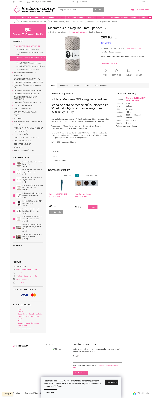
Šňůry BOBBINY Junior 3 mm (27, 49)
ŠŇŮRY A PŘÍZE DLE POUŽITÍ (25, 112)
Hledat (98, 10)
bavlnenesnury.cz (23, 279)
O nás (72, 2)
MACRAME (18, 118)
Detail (93, 207)
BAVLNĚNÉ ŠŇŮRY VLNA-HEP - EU (27, 91)
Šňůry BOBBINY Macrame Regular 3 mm (30, 53)
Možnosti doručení (134, 48)
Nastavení (50, 392)
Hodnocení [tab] (64, 86)
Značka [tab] (86, 86)
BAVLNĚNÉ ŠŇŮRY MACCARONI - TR (28, 82)
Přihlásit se (80, 373)
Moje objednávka (24, 328)
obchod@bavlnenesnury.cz (26, 269)
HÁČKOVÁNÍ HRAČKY (22, 109)
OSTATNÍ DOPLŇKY (21, 134)
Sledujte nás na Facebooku (26, 276)
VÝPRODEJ (18, 147)
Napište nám (22, 325)
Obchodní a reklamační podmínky (30, 314)
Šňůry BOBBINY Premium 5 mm (28, 63)
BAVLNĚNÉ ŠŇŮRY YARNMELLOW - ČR (28, 86)
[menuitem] (15, 17)
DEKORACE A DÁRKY (22, 144)
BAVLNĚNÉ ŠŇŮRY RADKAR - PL (27, 79)
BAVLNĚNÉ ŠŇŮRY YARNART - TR (27, 102)
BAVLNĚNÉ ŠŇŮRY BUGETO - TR (27, 94)
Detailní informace (108, 63)
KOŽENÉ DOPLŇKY (21, 131)
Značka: (95, 32)
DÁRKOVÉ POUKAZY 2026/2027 (26, 138)
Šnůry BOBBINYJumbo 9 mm (27, 69)
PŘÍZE (16, 115)
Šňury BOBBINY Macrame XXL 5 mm (30, 66)
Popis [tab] (53, 86)
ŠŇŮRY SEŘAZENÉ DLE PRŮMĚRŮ (28, 122)
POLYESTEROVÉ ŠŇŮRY (24, 106)
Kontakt (83, 2)
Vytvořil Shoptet (143, 393)
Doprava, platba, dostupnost (28, 323)
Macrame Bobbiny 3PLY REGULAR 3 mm (30, 59)
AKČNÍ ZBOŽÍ (19, 76)
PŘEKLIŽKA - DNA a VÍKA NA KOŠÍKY (28, 128)
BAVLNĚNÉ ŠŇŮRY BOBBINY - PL (27, 46)
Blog (19, 321)
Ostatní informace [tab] (100, 86)
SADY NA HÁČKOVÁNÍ (22, 141)
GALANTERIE (19, 125)
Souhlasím (112, 382)
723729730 (20, 273)
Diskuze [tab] (76, 86)
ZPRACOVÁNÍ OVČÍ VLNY (24, 150)
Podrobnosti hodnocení (78, 32)
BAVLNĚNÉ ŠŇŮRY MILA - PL (25, 73)
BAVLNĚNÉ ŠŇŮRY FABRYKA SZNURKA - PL (25, 98)
